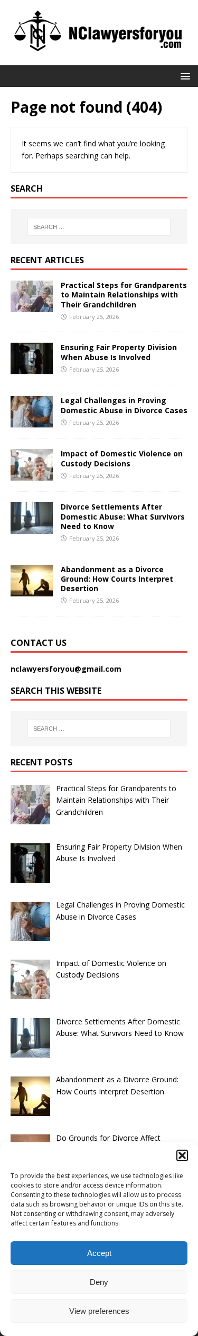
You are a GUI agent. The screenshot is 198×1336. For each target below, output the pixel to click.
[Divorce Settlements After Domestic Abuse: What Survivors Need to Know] (32, 528)
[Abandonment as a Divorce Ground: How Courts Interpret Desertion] (32, 590)
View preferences (99, 1311)
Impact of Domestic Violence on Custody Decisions (122, 458)
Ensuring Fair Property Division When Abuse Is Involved (119, 352)
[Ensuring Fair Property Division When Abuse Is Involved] (32, 368)
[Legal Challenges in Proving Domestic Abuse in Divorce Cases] (32, 421)
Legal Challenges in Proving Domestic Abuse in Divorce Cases (124, 405)
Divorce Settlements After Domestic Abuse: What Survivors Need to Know (123, 516)
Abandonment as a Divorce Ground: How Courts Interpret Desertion (117, 578)
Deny (99, 1282)
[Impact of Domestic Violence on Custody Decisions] (32, 475)
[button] (182, 1155)
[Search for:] (99, 227)
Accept (99, 1253)
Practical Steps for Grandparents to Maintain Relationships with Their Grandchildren (124, 294)
